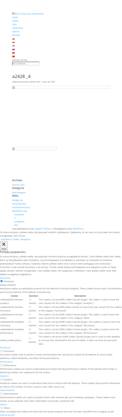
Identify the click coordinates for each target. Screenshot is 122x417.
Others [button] (3, 404)
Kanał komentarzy (21, 207)
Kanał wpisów (19, 203)
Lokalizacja (17, 27)
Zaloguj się (17, 200)
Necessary (9, 281)
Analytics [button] (4, 376)
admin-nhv (34, 81)
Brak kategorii (19, 192)
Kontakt (16, 35)
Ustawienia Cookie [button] (10, 239)
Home (15, 17)
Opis (14, 24)
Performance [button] (6, 361)
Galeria (15, 31)
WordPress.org (19, 210)
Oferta (15, 20)
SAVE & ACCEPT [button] (7, 415)
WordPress (78, 228)
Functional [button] (5, 347)
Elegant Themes (43, 228)
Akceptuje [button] (25, 239)
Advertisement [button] (7, 390)
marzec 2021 (18, 184)
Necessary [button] (5, 277)
